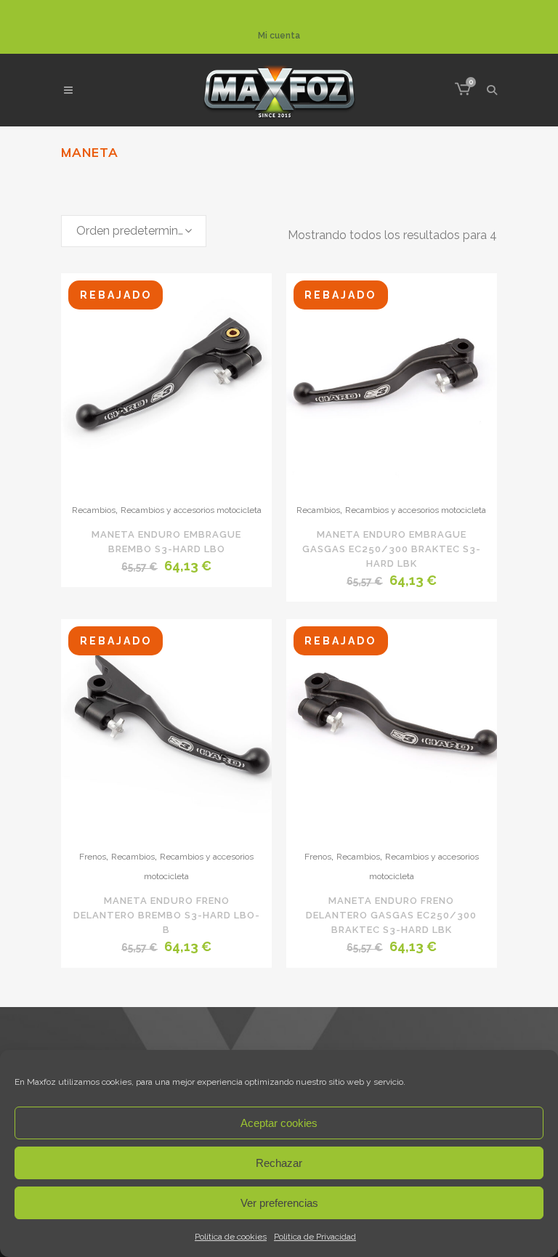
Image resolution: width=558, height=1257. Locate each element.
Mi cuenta (279, 36)
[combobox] (133, 231)
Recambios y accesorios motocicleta (191, 510)
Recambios (94, 510)
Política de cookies (231, 1237)
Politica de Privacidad (315, 1237)
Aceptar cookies (279, 1123)
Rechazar (279, 1163)
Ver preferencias (279, 1203)
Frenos (92, 857)
